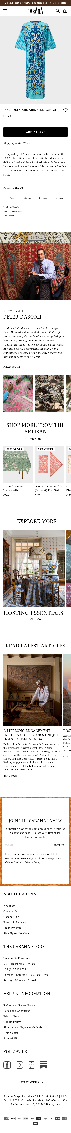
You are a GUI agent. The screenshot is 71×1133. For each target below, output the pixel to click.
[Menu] (5, 11)
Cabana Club (11, 916)
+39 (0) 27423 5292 (15, 969)
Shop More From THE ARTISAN (35, 428)
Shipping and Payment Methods (22, 1027)
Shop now (33, 619)
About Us (9, 905)
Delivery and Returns (13, 211)
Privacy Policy (12, 1016)
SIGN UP (58, 845)
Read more (11, 367)
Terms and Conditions (16, 1010)
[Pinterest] (31, 1064)
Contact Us (10, 911)
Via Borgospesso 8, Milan (19, 963)
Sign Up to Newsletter (17, 933)
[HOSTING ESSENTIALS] (34, 568)
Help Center (10, 1032)
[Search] (58, 11)
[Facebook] (7, 1064)
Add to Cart (35, 132)
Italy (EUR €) (30, 1082)
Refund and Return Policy (19, 1005)
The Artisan (8, 216)
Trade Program (12, 927)
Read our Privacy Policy (27, 862)
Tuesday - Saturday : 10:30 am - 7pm (26, 974)
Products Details (11, 207)
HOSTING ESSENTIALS (33, 612)
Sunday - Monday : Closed (19, 980)
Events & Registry (14, 922)
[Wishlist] (65, 110)
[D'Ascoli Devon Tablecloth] (18, 464)
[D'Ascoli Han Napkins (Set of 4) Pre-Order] (49, 464)
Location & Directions (17, 958)
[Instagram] (19, 1064)
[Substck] (43, 1064)
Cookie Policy (12, 1021)
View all (35, 438)
